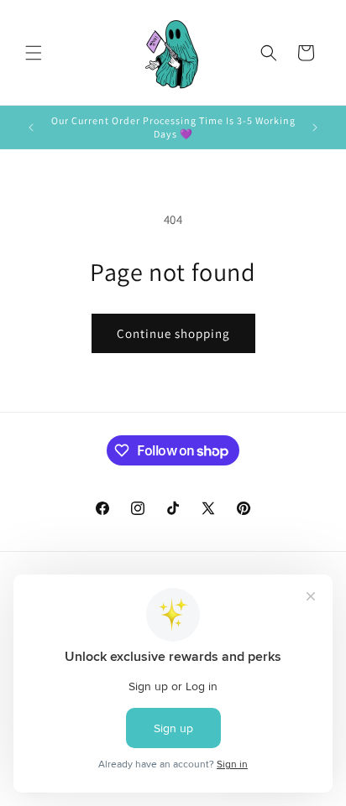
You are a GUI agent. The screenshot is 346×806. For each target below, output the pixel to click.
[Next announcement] (314, 127)
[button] (33, 52)
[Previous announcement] (31, 127)
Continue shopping (173, 333)
